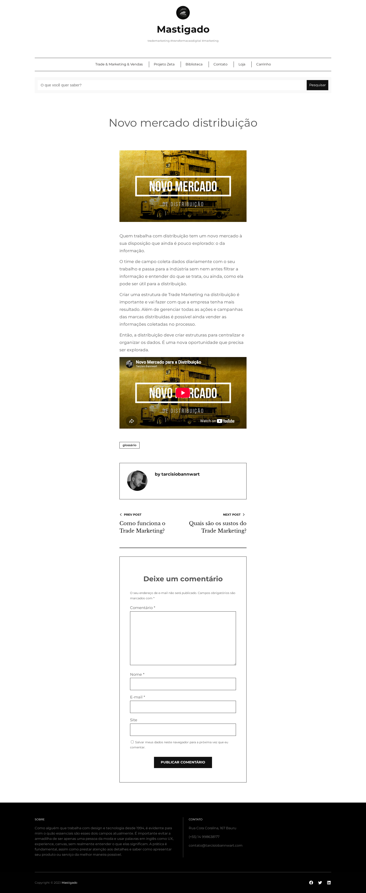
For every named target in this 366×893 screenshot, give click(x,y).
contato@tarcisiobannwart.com (216, 845)
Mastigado (183, 29)
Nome (137, 674)
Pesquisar (317, 85)
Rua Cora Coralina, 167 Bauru (212, 828)
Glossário (129, 445)
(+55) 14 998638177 (204, 837)
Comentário (142, 607)
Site (133, 720)
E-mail (137, 697)
